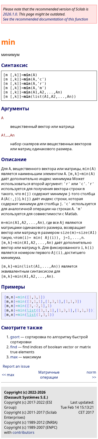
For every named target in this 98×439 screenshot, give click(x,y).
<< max (8, 374)
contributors (23, 432)
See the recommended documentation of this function (45, 19)
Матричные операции (48, 375)
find (13, 346)
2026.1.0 (10, 14)
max (14, 356)
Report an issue (16, 366)
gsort (15, 336)
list (31, 310)
